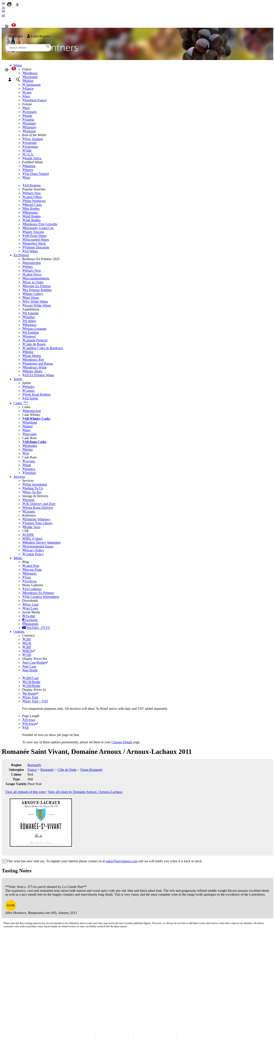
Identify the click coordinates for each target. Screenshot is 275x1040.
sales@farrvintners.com (122, 861)
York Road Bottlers (37, 394)
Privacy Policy (34, 550)
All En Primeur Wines (39, 375)
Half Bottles (32, 216)
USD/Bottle (32, 686)
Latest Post (31, 566)
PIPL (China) (33, 538)
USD (27, 655)
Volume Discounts (36, 247)
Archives (30, 581)
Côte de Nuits (67, 770)
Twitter (30, 616)
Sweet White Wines (37, 305)
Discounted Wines (36, 239)
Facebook (31, 620)
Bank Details (12, 949)
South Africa (32, 158)
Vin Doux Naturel (36, 174)
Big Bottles (32, 208)
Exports (29, 511)
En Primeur (21, 255)
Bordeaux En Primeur (39, 593)
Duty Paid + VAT (36, 701)
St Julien (30, 321)
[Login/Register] (9, 79)
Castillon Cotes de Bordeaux (43, 348)
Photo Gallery (33, 294)
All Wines (31, 251)
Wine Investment (35, 484)
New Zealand (33, 139)
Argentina (31, 146)
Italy (27, 108)
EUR (27, 643)
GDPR (29, 535)
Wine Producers (35, 201)
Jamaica (29, 469)
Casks (21, 403)
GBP (27, 647)
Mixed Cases (33, 205)
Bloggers (30, 573)
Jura (27, 96)
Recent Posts (33, 569)
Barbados (30, 445)
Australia (30, 143)
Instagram (31, 624)
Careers (9, 981)
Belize (28, 449)
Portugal (30, 131)
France (32, 770)
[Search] (18, 79)
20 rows (29, 720)
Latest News (32, 274)
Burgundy (34, 765)
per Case (30, 666)
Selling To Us (33, 488)
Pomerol (30, 336)
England (30, 123)
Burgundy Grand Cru (38, 228)
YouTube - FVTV (38, 628)
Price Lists (31, 604)
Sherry (28, 170)
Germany (30, 112)
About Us (10, 968)
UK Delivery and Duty (40, 504)
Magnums (31, 212)
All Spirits (31, 398)
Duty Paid (31, 697)
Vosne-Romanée (91, 770)
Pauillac (29, 317)
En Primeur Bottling (38, 290)
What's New (32, 193)
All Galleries (32, 589)
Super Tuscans (34, 232)
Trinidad (30, 473)
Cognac (29, 390)
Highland (30, 422)
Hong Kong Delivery (38, 507)
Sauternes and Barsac (38, 363)
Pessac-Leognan (35, 328)
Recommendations (36, 278)
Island (28, 426)
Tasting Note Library (38, 523)
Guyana (29, 461)
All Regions (32, 185)
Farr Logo (31, 608)
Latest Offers (33, 197)
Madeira (29, 166)
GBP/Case (31, 678)
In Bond (29, 693)
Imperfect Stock (35, 243)
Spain (28, 115)
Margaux (30, 325)
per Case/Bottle (34, 662)
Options (19, 631)
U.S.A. (29, 154)
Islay (27, 430)
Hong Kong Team (15, 1004)
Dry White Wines (36, 301)
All (26, 727)
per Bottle (31, 670)
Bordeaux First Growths (40, 224)
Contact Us (11, 944)
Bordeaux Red (34, 359)
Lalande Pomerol (35, 340)
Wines (28, 266)
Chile (28, 150)
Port (27, 177)
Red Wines (31, 297)
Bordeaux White (35, 367)
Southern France (35, 100)
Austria (29, 119)
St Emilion (31, 332)
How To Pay (33, 492)
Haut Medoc (32, 356)
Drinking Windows (37, 519)
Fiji (26, 453)
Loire (28, 92)
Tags (27, 577)
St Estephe (31, 313)
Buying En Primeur (37, 286)
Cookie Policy (34, 554)
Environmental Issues (38, 546)
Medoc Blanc (33, 371)
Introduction (32, 263)
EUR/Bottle (32, 682)
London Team (13, 953)
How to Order (33, 282)
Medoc (29, 352)
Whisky (29, 387)
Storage (29, 500)
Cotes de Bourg (35, 344)
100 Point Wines (35, 236)
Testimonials (12, 972)
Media (18, 558)
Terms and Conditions (18, 976)
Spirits (18, 379)
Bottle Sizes (32, 527)
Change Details (122, 742)
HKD (28, 651)
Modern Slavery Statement (42, 542)
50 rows (29, 723)
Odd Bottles (32, 220)
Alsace (29, 88)
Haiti (27, 465)
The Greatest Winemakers (41, 597)
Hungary (30, 127)
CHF (27, 639)
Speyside (30, 434)
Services (19, 476)
